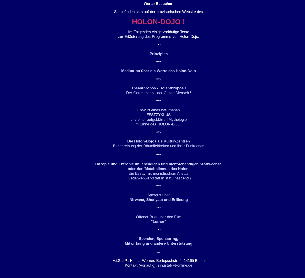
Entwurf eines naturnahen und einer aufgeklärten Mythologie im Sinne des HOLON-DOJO (158, 117)
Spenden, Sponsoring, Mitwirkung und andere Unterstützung (158, 241)
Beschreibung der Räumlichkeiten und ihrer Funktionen (158, 143)
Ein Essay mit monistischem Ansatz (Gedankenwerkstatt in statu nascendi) (159, 171)
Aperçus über (159, 197)
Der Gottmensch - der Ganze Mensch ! (158, 90)
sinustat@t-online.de (175, 265)
